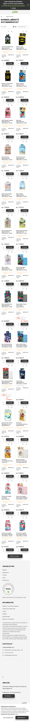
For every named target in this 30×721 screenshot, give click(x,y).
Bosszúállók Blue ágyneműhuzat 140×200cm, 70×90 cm (21, 269)
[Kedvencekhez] (8, 31)
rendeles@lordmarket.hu (10, 655)
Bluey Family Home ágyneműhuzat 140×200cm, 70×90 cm (7, 232)
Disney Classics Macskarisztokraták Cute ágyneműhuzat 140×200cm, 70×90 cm (21, 462)
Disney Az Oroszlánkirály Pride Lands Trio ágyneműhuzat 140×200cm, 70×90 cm (7, 463)
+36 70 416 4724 (8, 652)
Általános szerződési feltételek (10, 606)
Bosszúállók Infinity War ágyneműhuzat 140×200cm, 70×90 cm (7, 346)
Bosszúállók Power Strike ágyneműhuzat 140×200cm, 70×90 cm (21, 346)
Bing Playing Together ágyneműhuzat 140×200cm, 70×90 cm (7, 122)
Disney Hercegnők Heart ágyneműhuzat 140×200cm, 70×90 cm (7, 535)
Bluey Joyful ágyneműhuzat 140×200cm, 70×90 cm (7, 269)
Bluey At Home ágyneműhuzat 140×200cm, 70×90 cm (7, 159)
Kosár (3, 577)
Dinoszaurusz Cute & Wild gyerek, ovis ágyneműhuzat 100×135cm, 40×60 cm (8, 424)
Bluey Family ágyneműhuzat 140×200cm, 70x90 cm (21, 195)
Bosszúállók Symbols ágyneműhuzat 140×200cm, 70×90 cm (7, 383)
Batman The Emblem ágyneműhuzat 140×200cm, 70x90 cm (7, 85)
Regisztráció (5, 572)
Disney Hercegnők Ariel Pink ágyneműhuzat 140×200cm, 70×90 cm (7, 499)
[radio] (15, 26)
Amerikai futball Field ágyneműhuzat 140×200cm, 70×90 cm (7, 48)
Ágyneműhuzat (9, 16)
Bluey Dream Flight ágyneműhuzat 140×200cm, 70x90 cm (7, 195)
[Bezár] (28, 5)
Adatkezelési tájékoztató (8, 608)
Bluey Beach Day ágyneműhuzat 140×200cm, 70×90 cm (21, 159)
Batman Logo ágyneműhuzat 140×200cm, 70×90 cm (21, 48)
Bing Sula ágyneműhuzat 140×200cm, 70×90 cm (21, 122)
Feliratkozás (7, 696)
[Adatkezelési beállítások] (3, 677)
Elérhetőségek (6, 616)
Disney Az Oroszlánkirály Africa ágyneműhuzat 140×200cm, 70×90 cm (22, 425)
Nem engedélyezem (8, 717)
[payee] (8, 589)
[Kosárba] (10, 63)
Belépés (4, 570)
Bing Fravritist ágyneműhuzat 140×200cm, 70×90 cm (21, 85)
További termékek (14, 556)
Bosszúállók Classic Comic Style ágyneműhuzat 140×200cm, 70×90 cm (21, 306)
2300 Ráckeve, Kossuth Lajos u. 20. (13, 650)
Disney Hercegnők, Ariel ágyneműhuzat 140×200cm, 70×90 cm (21, 535)
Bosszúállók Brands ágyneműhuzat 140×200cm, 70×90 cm (7, 306)
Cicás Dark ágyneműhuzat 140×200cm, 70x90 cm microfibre (21, 383)
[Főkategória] (1, 16)
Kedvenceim (5, 580)
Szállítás (4, 614)
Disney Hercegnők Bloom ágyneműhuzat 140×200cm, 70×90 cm (22, 498)
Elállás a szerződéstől (8, 619)
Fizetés (4, 611)
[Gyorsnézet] (12, 31)
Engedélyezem (21, 717)
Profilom (4, 575)
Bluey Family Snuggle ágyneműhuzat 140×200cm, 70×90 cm (22, 232)
